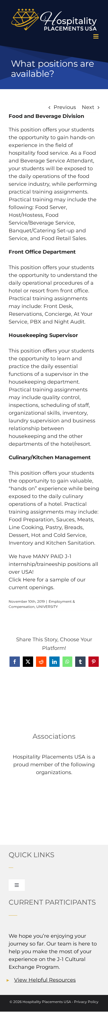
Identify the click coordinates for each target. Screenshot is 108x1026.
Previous (65, 107)
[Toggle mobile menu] (96, 36)
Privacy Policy (86, 1002)
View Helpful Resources (45, 980)
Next (88, 107)
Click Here (22, 580)
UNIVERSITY (47, 606)
